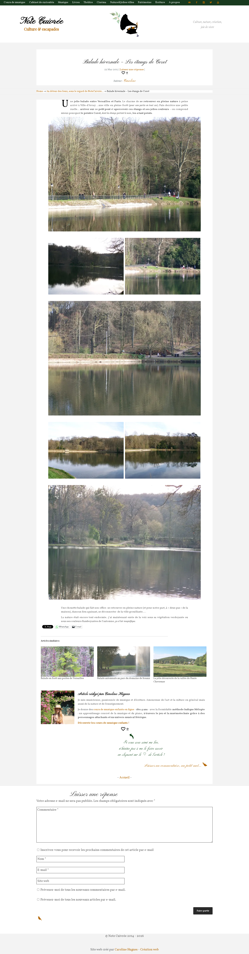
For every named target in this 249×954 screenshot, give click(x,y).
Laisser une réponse (132, 69)
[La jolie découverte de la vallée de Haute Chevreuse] (179, 661)
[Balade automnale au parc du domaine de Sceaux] (123, 661)
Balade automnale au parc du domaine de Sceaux (123, 678)
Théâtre (88, 2)
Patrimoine (144, 2)
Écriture (160, 2)
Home (39, 91)
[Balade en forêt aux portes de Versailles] (67, 661)
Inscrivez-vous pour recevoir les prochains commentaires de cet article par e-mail (97, 850)
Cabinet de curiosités (41, 2)
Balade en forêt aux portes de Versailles (62, 678)
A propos (174, 2)
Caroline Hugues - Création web (137, 950)
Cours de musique (14, 2)
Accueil (124, 778)
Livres (76, 2)
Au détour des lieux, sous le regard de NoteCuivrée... (74, 91)
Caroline (129, 80)
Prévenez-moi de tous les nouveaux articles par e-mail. (78, 900)
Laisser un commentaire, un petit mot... (172, 765)
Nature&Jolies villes (122, 2)
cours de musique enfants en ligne (113, 709)
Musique (63, 2)
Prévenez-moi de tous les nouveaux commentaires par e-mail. (83, 890)
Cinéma (101, 2)
